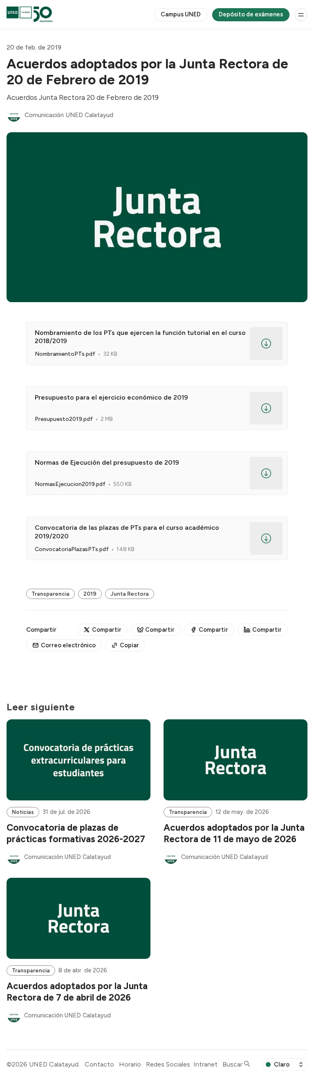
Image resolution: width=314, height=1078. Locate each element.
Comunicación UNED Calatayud (69, 115)
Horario (130, 1064)
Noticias (23, 812)
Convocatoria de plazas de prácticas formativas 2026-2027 (76, 833)
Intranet (205, 1064)
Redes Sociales (168, 1064)
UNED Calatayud (53, 1064)
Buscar (233, 1064)
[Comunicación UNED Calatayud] (14, 115)
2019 (89, 593)
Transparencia (50, 593)
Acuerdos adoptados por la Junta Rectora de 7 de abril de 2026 (77, 992)
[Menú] (300, 14)
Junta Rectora (129, 593)
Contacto (99, 1064)
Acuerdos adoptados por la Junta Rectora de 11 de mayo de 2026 (234, 833)
